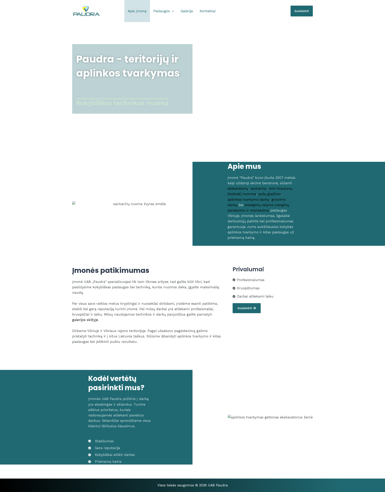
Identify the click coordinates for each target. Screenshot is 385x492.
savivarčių (258, 188)
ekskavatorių (238, 188)
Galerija (187, 11)
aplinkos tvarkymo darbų (249, 199)
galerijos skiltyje (85, 320)
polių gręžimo (269, 194)
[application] (172, 11)
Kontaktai (208, 11)
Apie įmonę (137, 11)
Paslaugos (161, 11)
